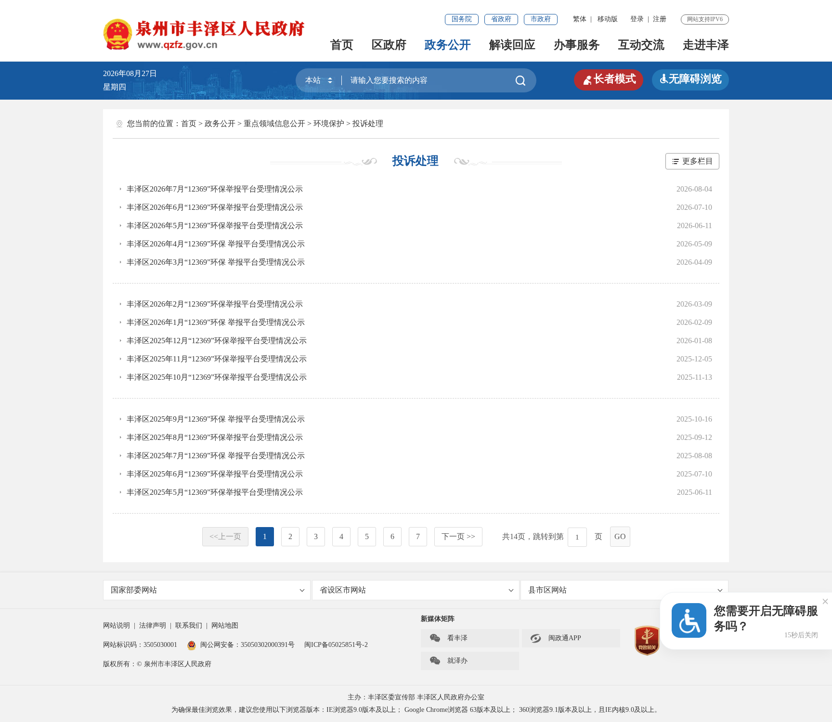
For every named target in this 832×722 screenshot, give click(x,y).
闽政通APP (555, 638)
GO (620, 536)
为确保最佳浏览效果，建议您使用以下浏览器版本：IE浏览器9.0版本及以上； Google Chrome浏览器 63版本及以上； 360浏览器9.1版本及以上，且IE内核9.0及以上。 (416, 709)
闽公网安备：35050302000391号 (247, 644)
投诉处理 (367, 123)
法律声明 (152, 625)
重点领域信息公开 (274, 123)
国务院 (462, 19)
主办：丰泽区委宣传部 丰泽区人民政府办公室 (416, 697)
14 (514, 536)
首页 (341, 45)
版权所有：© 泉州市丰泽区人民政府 (157, 664)
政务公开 (448, 45)
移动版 (608, 19)
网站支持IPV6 (705, 19)
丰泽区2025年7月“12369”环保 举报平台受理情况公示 (216, 455)
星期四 (114, 87)
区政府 (389, 45)
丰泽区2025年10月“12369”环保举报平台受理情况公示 (217, 377)
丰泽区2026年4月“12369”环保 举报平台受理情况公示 (216, 244)
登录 (637, 19)
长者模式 (608, 79)
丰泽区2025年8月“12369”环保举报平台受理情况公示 (215, 437)
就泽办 (448, 661)
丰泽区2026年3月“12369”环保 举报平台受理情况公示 (216, 262)
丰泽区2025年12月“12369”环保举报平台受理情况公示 (217, 340)
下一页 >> (458, 536)
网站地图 (224, 625)
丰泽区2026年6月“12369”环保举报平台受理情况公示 (215, 207)
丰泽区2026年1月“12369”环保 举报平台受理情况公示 (216, 322)
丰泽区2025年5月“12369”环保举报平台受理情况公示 (215, 492)
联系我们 (188, 625)
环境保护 (328, 123)
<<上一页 (225, 536)
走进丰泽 (706, 45)
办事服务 (577, 45)
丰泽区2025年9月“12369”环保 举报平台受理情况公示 (216, 419)
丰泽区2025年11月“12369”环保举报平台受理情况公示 (217, 359)
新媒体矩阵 (438, 618)
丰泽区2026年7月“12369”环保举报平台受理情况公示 (215, 189)
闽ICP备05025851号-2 (336, 644)
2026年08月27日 (134, 73)
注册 (659, 19)
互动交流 (641, 45)
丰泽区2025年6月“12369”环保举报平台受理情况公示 (215, 474)
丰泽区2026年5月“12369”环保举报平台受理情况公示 (215, 225)
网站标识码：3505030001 (140, 644)
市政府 (541, 19)
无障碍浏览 (690, 79)
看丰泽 (448, 638)
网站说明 (116, 625)
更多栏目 (697, 161)
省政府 (501, 19)
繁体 (579, 19)
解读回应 (512, 45)
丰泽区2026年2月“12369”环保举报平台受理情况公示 (215, 304)
